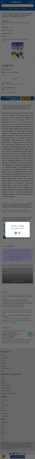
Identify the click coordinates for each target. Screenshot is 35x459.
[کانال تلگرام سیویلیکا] (15, 233)
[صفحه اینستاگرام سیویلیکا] (19, 233)
